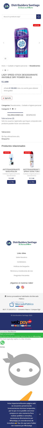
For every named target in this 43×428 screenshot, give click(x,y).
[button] (4, 43)
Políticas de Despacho (21, 266)
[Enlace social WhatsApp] (15, 109)
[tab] (15, 114)
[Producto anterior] (3, 70)
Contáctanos (21, 262)
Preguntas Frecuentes (21, 275)
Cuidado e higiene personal (17, 66)
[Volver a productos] (5, 70)
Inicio (3, 66)
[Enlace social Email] (12, 109)
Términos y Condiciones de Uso (21, 271)
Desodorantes (35, 66)
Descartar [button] (40, 414)
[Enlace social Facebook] (10, 109)
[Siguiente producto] (8, 70)
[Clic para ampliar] (5, 58)
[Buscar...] (38, 16)
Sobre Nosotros (21, 257)
